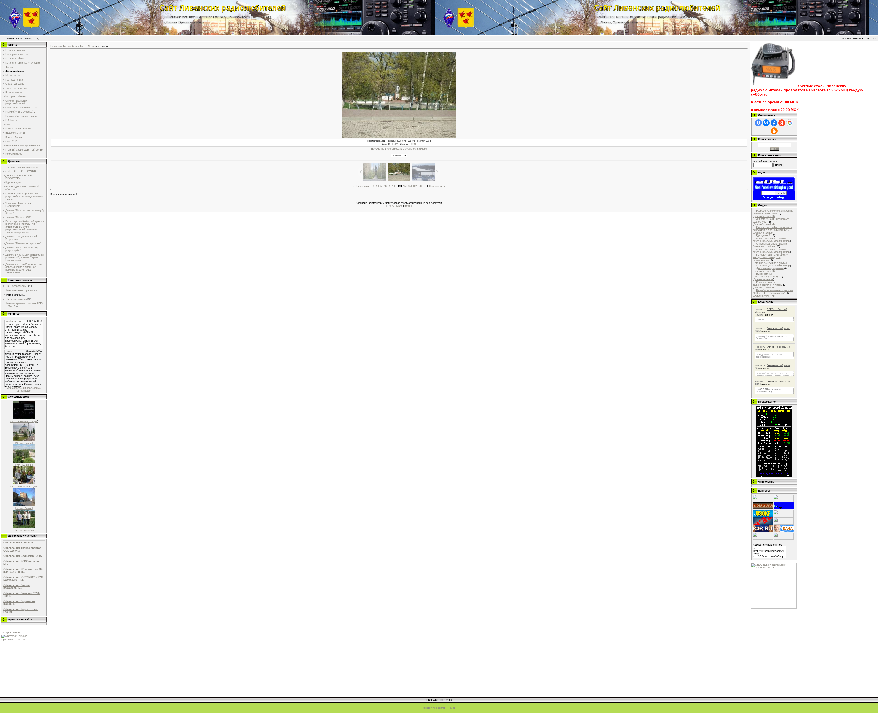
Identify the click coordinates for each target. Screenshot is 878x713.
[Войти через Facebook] (774, 122)
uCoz (452, 707)
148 (394, 186)
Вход (35, 38)
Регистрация (23, 38)
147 (389, 186)
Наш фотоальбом (16, 286)
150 (405, 186)
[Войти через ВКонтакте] (766, 122)
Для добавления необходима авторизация (24, 389)
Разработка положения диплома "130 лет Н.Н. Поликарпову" (773, 291)
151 (410, 186)
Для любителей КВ (764, 216)
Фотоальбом (69, 46)
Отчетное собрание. (778, 328)
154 (424, 186)
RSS (873, 38)
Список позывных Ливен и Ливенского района (770, 245)
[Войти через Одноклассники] (774, 130)
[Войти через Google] (789, 122)
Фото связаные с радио (19, 290)
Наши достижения (16, 299)
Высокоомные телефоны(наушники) (765, 275)
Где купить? (763, 235)
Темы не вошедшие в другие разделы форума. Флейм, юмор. (771, 239)
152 (415, 186)
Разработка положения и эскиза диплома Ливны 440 (773, 212)
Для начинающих (763, 232)
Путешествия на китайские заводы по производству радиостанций (770, 257)
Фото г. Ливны (14, 294)
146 (385, 186)
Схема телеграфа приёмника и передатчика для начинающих (772, 228)
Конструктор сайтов (434, 707)
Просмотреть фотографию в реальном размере (399, 148)
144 (375, 186)
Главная (9, 38)
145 (380, 186)
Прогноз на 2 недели (13, 639)
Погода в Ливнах (10, 632)
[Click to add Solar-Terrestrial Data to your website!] (774, 476)
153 (420, 186)
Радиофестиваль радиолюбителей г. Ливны (767, 283)
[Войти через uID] (758, 122)
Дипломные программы (770, 268)
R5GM (413, 144)
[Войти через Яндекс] (781, 122)
